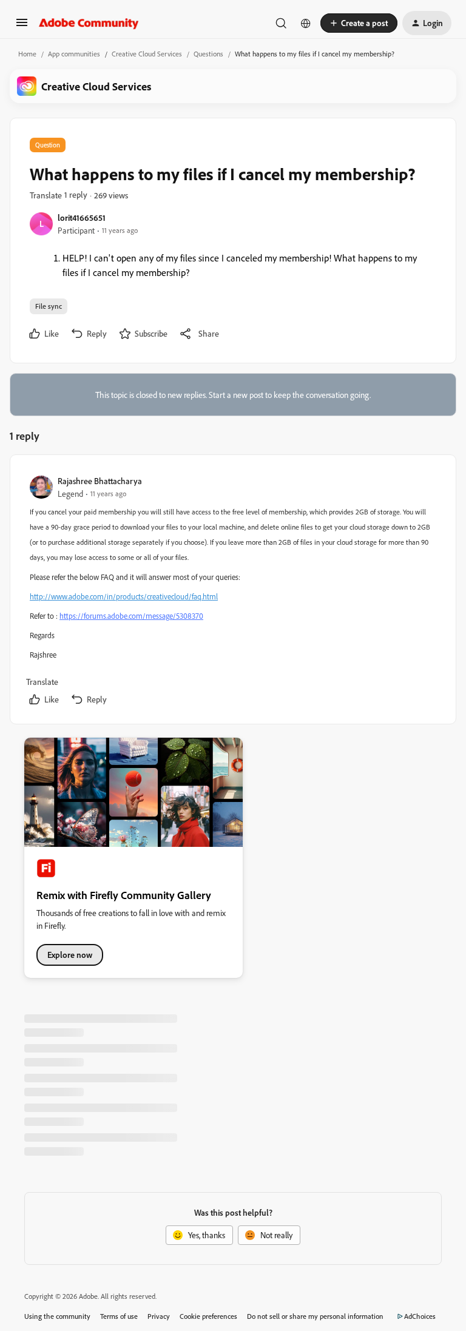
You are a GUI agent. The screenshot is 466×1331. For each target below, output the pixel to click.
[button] (22, 26)
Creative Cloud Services (147, 53)
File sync (48, 306)
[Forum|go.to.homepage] (89, 23)
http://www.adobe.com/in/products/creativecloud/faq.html (124, 596)
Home (27, 53)
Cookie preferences (208, 1316)
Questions (208, 53)
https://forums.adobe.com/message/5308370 (131, 616)
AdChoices (420, 1316)
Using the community (57, 1316)
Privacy (158, 1316)
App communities (74, 53)
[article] (232, 591)
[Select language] (306, 23)
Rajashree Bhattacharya (100, 481)
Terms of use (119, 1316)
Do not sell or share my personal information (315, 1316)
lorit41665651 (82, 217)
